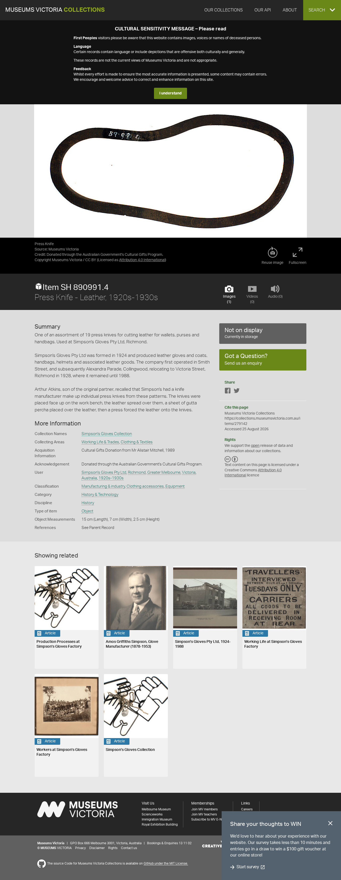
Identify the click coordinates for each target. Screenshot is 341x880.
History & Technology (100, 495)
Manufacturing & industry (103, 486)
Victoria (189, 473)
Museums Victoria (55, 10)
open (255, 446)
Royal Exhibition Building (160, 824)
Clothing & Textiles (137, 442)
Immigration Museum (157, 819)
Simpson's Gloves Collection (107, 434)
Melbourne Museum (156, 809)
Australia (89, 478)
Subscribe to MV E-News (209, 819)
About (290, 10)
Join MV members (204, 809)
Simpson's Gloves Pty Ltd (104, 473)
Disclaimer (97, 848)
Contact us (129, 848)
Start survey (248, 867)
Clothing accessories (145, 486)
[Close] (330, 824)
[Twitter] (236, 392)
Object (87, 511)
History (88, 503)
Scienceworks (152, 814)
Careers (247, 809)
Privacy (80, 848)
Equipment (175, 486)
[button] (322, 10)
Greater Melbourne (163, 473)
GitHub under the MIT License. (166, 863)
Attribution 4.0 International (142, 260)
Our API (262, 10)
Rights (112, 848)
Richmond (137, 473)
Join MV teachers (204, 814)
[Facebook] (228, 392)
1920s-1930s (111, 478)
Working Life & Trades (100, 442)
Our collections (223, 10)
